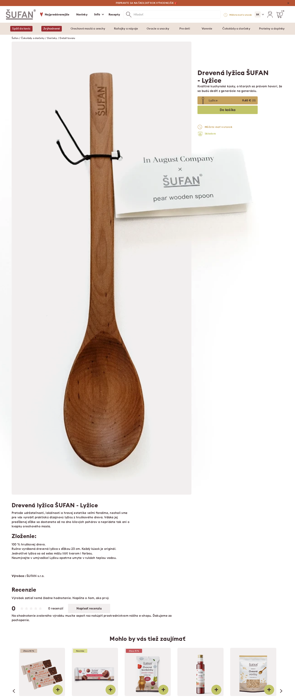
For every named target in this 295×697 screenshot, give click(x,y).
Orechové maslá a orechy (88, 28)
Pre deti (184, 28)
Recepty (114, 14)
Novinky (81, 14)
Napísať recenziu (89, 608)
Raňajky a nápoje (126, 28)
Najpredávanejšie (57, 14)
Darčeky (52, 38)
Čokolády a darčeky (236, 28)
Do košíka (227, 110)
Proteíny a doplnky (272, 28)
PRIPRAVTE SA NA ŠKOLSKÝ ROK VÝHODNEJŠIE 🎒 (146, 2)
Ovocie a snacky (158, 28)
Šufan (15, 38)
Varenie (207, 28)
